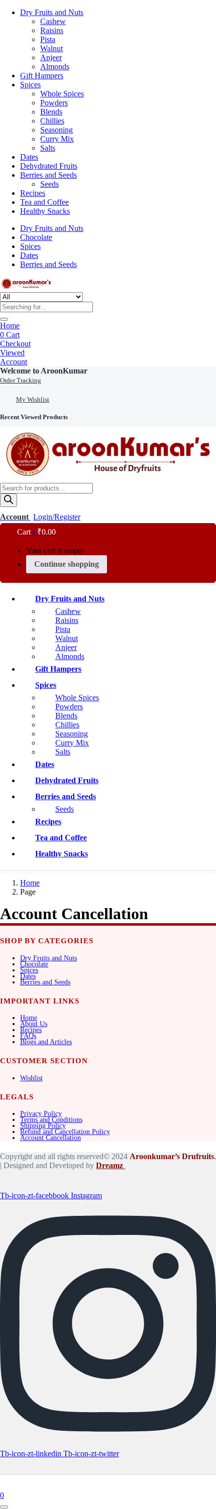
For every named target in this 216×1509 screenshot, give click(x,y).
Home (10, 325)
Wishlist (31, 1078)
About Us (33, 1024)
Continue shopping (66, 564)
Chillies (52, 120)
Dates (29, 157)
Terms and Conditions (51, 1119)
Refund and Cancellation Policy (65, 1132)
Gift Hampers (41, 75)
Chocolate (36, 237)
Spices (30, 84)
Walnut (51, 48)
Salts (47, 148)
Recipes (32, 193)
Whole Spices (62, 93)
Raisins (51, 30)
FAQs (28, 1036)
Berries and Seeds (48, 175)
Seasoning (56, 129)
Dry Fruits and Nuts (51, 12)
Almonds (54, 66)
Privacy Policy (41, 1113)
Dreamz (110, 1165)
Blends (51, 111)
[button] (43, 370)
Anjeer (51, 57)
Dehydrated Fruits (48, 166)
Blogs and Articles (46, 1042)
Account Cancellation (50, 1138)
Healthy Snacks (45, 211)
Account (13, 361)
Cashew (53, 21)
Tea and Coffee (44, 202)
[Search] (8, 500)
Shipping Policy (43, 1125)
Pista (47, 39)
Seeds (49, 184)
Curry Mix (57, 139)
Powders (54, 102)
